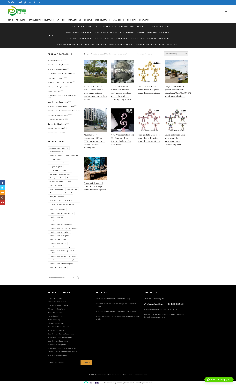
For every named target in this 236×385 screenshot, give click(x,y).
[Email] (2, 192)
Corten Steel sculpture (58, 170)
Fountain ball (71, 178)
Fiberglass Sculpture (106, 32)
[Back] (51, 35)
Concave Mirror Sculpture (97, 20)
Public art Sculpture (95, 45)
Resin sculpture (55, 200)
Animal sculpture (56, 155)
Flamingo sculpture (56, 178)
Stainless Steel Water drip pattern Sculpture (62, 251)
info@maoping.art (156, 299)
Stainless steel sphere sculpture (61, 247)
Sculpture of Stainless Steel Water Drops (62, 205)
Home (10, 20)
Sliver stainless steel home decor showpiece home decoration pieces (95, 186)
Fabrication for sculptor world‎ (60, 174)
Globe (68, 181)
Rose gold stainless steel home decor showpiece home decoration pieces (149, 138)
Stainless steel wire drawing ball (61, 263)
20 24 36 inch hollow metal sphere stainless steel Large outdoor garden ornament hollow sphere (95, 93)
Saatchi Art (69, 200)
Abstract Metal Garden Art (59, 148)
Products (20, 20)
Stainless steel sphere (57, 65)
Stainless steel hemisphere (59, 232)
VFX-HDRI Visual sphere (105, 26)
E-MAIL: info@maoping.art (25, 2)
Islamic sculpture (56, 185)
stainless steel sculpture (41, 20)
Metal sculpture (55, 193)
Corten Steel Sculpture (121, 45)
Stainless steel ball (56, 221)
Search (77, 277)
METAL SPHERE (74, 20)
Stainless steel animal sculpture (112, 39)
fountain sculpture (56, 181)
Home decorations (81, 26)
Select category (73, 277)
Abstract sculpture (56, 152)
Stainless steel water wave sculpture (63, 260)
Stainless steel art (56, 217)
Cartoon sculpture (56, 159)
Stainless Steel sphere (58, 243)
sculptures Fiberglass (57, 209)
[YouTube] (2, 202)
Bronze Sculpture (72, 155)
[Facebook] (2, 182)
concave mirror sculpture (59, 163)
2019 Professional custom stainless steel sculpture (111, 375)
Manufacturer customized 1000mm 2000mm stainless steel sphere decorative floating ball (94, 141)
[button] (219, 379)
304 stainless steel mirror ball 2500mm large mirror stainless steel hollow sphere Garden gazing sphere (121, 93)
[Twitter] (2, 187)
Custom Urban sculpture (69, 45)
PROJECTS (131, 20)
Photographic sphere (57, 196)
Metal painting (127, 32)
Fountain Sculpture (160, 26)
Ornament (68, 193)
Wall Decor (118, 20)
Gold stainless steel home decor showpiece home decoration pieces (149, 89)
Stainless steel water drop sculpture (150, 39)
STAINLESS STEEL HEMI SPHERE (133, 26)
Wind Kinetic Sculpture (58, 267)
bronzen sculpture (169, 45)
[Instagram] (2, 197)
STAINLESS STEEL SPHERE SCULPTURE (154, 32)
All (68, 26)
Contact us (144, 20)
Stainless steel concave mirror (61, 224)
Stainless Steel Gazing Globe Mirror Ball (64, 228)
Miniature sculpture (146, 45)
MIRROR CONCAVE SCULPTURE (79, 32)
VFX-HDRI (61, 20)
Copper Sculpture (56, 167)
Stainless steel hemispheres (60, 236)
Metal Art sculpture (56, 189)
